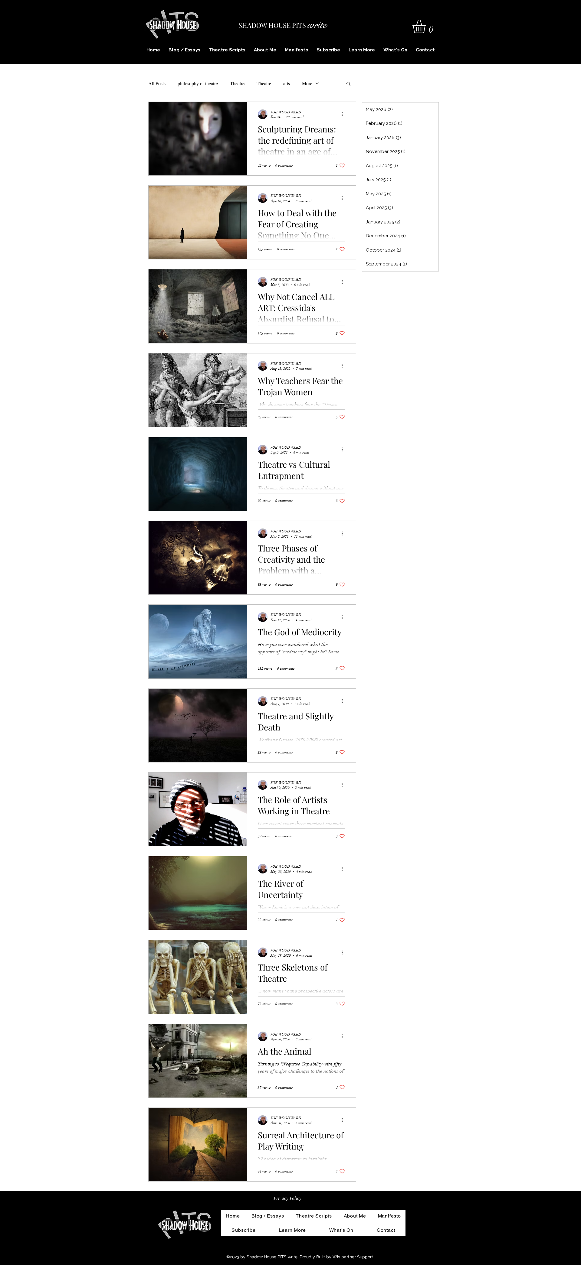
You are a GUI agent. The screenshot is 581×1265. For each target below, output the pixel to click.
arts (286, 83)
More (307, 83)
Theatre (237, 83)
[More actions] (344, 114)
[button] (426, 26)
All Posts (157, 83)
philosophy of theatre (198, 83)
